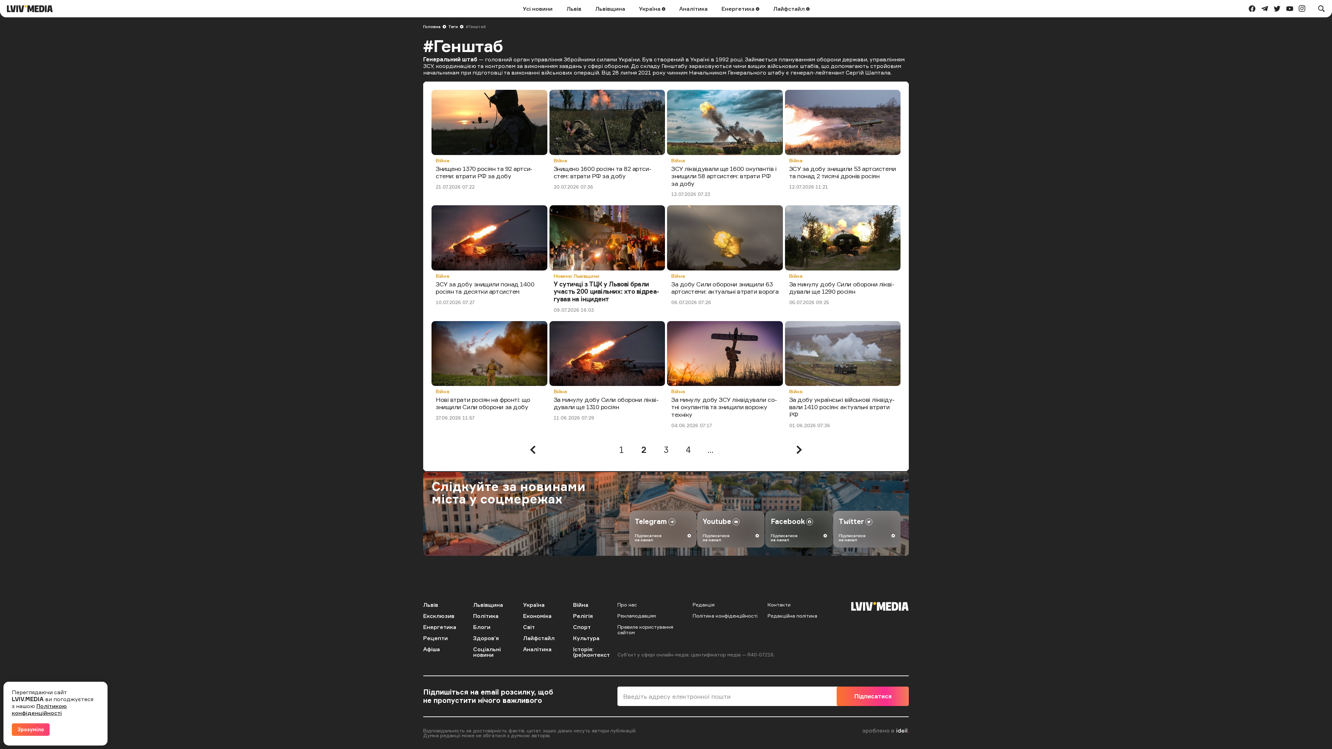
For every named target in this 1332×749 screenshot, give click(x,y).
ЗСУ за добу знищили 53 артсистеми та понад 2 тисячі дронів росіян (842, 172)
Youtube (717, 521)
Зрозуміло (30, 729)
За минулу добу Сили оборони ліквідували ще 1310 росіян (606, 403)
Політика (485, 615)
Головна (432, 26)
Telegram (651, 521)
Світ (529, 626)
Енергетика (739, 8)
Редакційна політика (792, 616)
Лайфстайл (789, 8)
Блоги (481, 626)
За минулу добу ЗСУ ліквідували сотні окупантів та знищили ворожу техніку (724, 407)
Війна (442, 160)
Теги (453, 26)
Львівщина (610, 8)
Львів (573, 8)
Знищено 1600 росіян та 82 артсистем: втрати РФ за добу (602, 172)
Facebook (788, 521)
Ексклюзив (438, 615)
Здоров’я (486, 638)
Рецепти (435, 638)
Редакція (704, 605)
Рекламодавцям (636, 616)
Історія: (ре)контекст (591, 652)
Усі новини (538, 8)
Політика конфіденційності (725, 616)
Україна (650, 8)
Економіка (537, 615)
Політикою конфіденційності (39, 709)
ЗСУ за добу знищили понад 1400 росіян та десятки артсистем (485, 287)
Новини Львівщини (576, 276)
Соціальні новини (487, 652)
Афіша (431, 649)
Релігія (583, 615)
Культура (586, 638)
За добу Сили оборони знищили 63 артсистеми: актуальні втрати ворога (724, 287)
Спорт (582, 626)
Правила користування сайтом (645, 629)
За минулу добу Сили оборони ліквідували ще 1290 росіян (841, 287)
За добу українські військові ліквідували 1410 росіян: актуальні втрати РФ (842, 407)
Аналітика (693, 8)
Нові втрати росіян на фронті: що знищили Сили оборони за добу (483, 403)
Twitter (851, 521)
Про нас (627, 605)
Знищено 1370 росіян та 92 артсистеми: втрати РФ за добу (484, 172)
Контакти (779, 605)
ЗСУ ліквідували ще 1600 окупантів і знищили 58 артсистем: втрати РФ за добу (723, 176)
